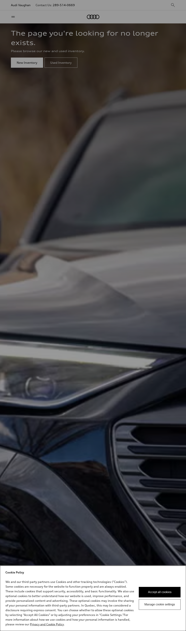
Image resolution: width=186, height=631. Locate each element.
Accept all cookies (159, 592)
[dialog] (93, 598)
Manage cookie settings (159, 604)
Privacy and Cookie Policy (47, 624)
